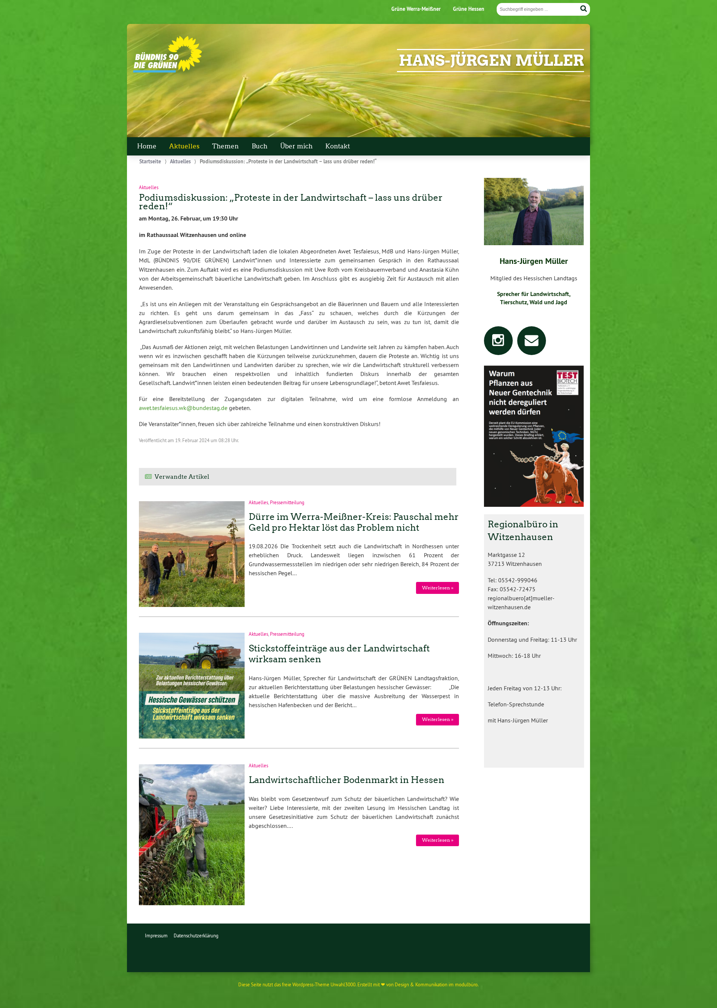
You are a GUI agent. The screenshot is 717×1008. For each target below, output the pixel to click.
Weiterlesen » (437, 588)
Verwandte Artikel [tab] (182, 476)
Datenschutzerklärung (196, 935)
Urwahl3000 (343, 984)
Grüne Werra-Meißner (416, 8)
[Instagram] (498, 342)
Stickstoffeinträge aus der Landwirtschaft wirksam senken (339, 654)
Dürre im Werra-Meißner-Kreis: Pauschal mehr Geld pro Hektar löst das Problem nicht (354, 522)
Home (146, 146)
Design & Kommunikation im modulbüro (436, 984)
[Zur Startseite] (167, 70)
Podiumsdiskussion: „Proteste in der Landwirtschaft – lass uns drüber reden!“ (291, 202)
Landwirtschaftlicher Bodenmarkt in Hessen (346, 779)
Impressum (156, 935)
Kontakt (337, 146)
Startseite (150, 161)
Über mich (296, 146)
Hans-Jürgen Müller (491, 61)
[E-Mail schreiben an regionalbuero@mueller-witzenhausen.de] (531, 342)
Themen (225, 146)
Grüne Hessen (468, 8)
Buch (259, 146)
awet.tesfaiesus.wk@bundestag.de (183, 407)
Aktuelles (184, 146)
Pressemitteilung (287, 502)
